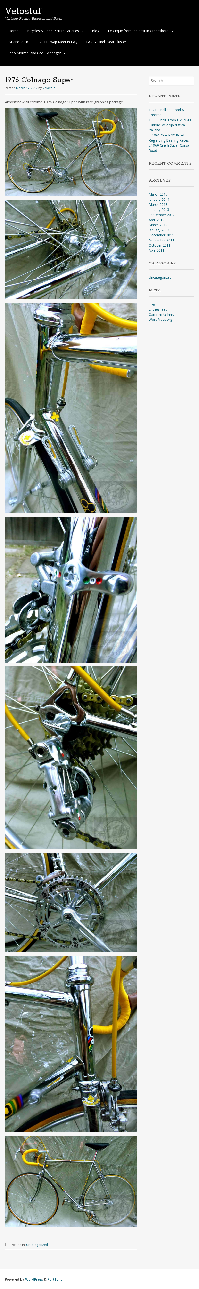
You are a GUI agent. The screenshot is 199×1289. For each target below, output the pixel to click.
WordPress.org (160, 319)
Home (13, 30)
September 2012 (162, 214)
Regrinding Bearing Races (169, 140)
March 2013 (158, 204)
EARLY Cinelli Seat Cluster (106, 42)
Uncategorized (37, 1244)
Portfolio (55, 1279)
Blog (95, 30)
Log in (153, 304)
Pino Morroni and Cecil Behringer (35, 53)
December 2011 (161, 235)
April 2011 (156, 250)
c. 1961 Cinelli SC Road (166, 135)
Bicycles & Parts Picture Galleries (53, 30)
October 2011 (159, 245)
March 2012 (158, 225)
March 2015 (158, 194)
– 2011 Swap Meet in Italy (57, 42)
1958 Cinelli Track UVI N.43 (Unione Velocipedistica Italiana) (170, 125)
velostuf (49, 88)
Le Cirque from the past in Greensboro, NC (141, 30)
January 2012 (159, 230)
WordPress (34, 1279)
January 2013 (159, 209)
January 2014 (159, 199)
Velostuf (23, 11)
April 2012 (156, 219)
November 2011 (161, 240)
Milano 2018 (18, 42)
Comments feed (161, 314)
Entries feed (158, 309)
